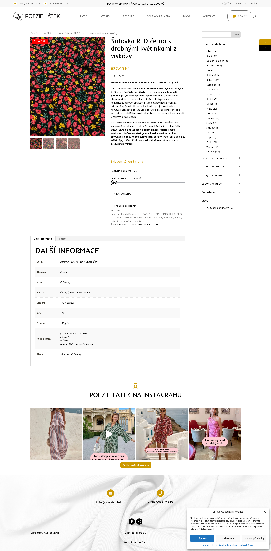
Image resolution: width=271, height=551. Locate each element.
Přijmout (202, 538)
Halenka (64, 261)
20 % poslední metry (70, 354)
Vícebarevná (83, 292)
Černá (124, 213)
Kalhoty (151, 217)
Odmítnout (228, 538)
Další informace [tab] (43, 238)
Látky (84, 16)
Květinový (58, 33)
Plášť (211, 108)
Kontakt (209, 16)
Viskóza (128, 220)
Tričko (211, 142)
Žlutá (135, 220)
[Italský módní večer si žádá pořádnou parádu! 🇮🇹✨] (215, 434)
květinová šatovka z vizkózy (131, 224)
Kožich (211, 99)
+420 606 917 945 (58, 3)
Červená (132, 213)
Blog (186, 16)
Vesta (212, 146)
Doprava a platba (158, 16)
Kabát (212, 70)
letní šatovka (153, 224)
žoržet (142, 220)
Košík (254, 4)
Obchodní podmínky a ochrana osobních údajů (232, 545)
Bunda (211, 55)
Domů (33, 33)
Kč (262, 42)
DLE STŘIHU (175, 213)
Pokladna (242, 4)
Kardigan (213, 84)
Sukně (120, 220)
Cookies (205, 545)
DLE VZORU (45, 33)
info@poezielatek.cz (30, 3)
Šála (210, 132)
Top (211, 137)
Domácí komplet (217, 60)
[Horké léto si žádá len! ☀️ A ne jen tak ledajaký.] (56, 434)
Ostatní (213, 151)
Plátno (178, 217)
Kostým (214, 89)
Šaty (113, 220)
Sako (212, 113)
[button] (264, 511)
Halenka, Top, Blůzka (135, 217)
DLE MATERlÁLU (159, 213)
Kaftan (212, 75)
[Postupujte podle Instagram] (139, 521)
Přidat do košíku (122, 193)
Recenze (128, 16)
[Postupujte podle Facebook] (132, 521)
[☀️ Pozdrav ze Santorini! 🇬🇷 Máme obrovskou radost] (162, 434)
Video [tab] (62, 238)
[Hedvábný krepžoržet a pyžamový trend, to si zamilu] (109, 434)
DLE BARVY (144, 213)
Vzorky (105, 16)
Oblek (211, 51)
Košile (159, 217)
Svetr (211, 122)
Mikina (211, 103)
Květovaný (65, 282)
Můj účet (227, 4)
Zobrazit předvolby (254, 538)
